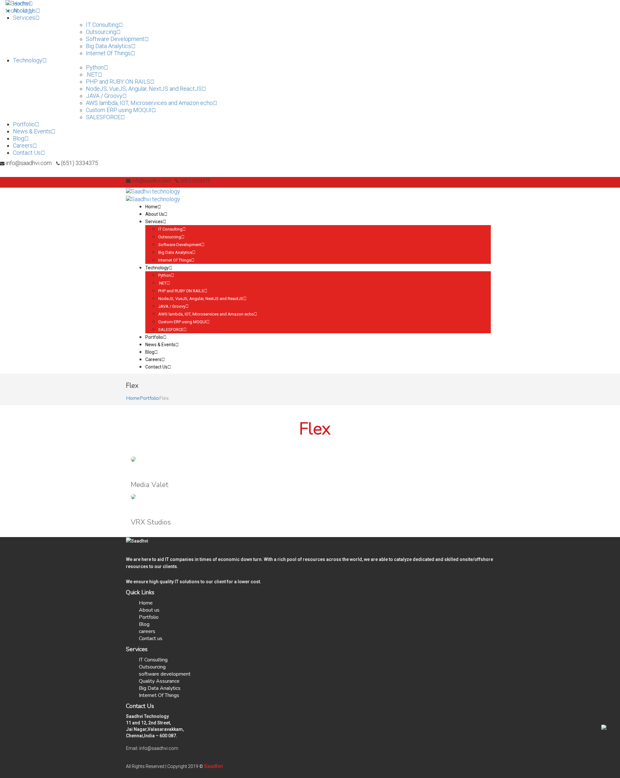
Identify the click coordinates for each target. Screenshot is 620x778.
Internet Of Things (159, 695)
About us (149, 610)
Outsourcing (152, 666)
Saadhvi (213, 766)
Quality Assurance (159, 681)
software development (165, 674)
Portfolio (149, 398)
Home (133, 398)
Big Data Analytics (160, 688)
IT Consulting (153, 659)
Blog (144, 624)
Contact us (150, 638)
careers (147, 631)
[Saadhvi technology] (31, 6)
